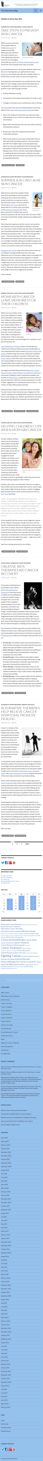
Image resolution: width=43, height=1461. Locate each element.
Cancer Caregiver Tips (24, 935)
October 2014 (5, 1335)
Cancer (16, 933)
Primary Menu (40, 10)
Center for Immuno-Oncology (9, 950)
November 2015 (6, 1289)
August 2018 (5, 1170)
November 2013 (6, 1375)
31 (33, 909)
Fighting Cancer (22, 551)
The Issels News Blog (9, 10)
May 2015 (4, 1310)
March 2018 (5, 1188)
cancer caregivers (14, 935)
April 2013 (4, 1400)
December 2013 (6, 1371)
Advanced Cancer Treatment (11, 926)
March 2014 (5, 1360)
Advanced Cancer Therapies (29, 924)
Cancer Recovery (8, 693)
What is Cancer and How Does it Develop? (14, 1110)
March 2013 (5, 1404)
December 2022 (6, 1152)
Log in (3, 1420)
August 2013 (5, 1386)
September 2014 (6, 1339)
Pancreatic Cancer (18, 966)
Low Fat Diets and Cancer (13, 964)
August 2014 (5, 1342)
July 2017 (4, 1217)
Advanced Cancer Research (11, 924)
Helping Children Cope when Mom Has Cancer (21, 428)
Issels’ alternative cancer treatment (22, 110)
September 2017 (6, 1209)
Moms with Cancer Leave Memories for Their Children (18, 300)
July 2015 (4, 1303)
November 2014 (6, 1332)
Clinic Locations (7, 877)
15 (21, 903)
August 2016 (5, 1256)
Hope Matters (13, 377)
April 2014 (4, 1357)
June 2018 (4, 1177)
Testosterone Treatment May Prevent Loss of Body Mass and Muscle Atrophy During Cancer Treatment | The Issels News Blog (21, 1078)
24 (33, 906)
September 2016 (6, 1253)
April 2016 (4, 1271)
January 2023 (5, 1148)
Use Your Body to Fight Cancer (10, 1125)
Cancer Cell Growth (7, 937)
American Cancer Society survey (28, 62)
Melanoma (36, 964)
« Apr (3, 911)
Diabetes (16, 953)
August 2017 (5, 1213)
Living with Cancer (7, 1036)
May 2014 (4, 1353)
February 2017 (5, 1235)
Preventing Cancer (8, 165)
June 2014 (4, 1350)
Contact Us (5, 879)
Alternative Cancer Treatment (11, 27)
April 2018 (4, 1184)
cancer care (34, 934)
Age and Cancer (7, 411)
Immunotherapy (22, 959)
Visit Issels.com (7, 876)
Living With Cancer (33, 962)
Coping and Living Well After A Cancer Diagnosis (16, 1114)
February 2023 (5, 1145)
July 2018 (4, 1174)
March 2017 (5, 1231)
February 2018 (5, 1192)
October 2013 (5, 1378)
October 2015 (5, 1292)
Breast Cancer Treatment (7, 933)
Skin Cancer (20, 165)
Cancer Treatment (11, 947)
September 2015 (6, 1296)
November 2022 (6, 1156)
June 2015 (4, 1306)
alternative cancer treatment (11, 931)
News (2, 1039)
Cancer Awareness (24, 933)
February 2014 (5, 1364)
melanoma (4, 74)
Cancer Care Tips (27, 27)
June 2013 (4, 1393)
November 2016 (6, 1245)
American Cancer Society (13, 210)
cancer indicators (8, 281)
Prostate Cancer (5, 968)
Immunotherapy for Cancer (10, 881)
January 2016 (5, 1281)
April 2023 (4, 1138)
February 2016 (5, 1278)
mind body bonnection (7, 966)
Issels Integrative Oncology (10, 346)
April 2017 (4, 1227)
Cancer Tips (27, 945)
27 (10, 909)
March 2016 (5, 1274)
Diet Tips (22, 953)
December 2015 (6, 1285)
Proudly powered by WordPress (9, 1458)
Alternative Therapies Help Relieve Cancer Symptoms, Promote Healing (20, 713)
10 (33, 900)
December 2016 (6, 1242)
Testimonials (6, 883)
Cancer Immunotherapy (13, 939)
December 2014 (6, 1328)
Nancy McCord (5, 1067)
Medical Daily (7, 635)
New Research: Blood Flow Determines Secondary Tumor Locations (19, 1096)
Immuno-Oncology (7, 293)
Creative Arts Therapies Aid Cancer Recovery (19, 570)
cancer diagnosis (32, 411)
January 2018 (5, 1195)
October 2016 (5, 1249)
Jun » (40, 911)
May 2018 (4, 1181)
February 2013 (5, 1407)
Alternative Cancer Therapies (12, 929)
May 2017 (4, 1224)
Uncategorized (5, 1053)
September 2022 (6, 1163)
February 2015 (5, 1321)
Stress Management (7, 1046)
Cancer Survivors (6, 1014)
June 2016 (4, 1263)
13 (10, 903)
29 (21, 909)
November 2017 (6, 1202)
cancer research (21, 942)
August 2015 (5, 1299)
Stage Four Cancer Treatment (24, 293)
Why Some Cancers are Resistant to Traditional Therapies (18, 1117)
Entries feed (4, 1424)
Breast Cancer (29, 931)
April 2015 (4, 1314)
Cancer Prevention (7, 943)
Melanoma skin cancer (8, 250)
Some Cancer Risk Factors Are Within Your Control (17, 1121)
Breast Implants (20, 411)
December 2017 (6, 1199)
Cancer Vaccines (26, 948)
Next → (28, 844)
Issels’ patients (6, 358)
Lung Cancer (29, 964)
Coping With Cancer (9, 551)
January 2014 (5, 1368)
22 (21, 906)
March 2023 (5, 1141)
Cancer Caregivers (6, 1007)
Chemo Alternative (23, 950)
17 (33, 903)
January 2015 (5, 1324)
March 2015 (5, 1317)
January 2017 (5, 1238)
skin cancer (10, 48)
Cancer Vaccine (6, 1021)
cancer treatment (7, 783)
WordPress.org (5, 1431)
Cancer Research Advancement (12, 945)
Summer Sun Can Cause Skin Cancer (21, 182)
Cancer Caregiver (5, 935)
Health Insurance (33, 956)
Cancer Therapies (8, 835)
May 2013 (4, 1396)
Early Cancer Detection (32, 953)
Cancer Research (27, 177)
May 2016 (4, 1267)
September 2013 (6, 1382)
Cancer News (31, 940)
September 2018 (6, 1166)
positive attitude (28, 966)
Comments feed (6, 1427)
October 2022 (5, 1159)
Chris (14, 38)
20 (10, 906)
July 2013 (4, 1389)
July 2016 (4, 1260)
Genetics (24, 956)
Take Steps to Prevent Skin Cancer (20, 32)
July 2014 (4, 1346)
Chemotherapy (7, 953)
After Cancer (5, 563)
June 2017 (4, 1220)
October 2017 (5, 1206)
